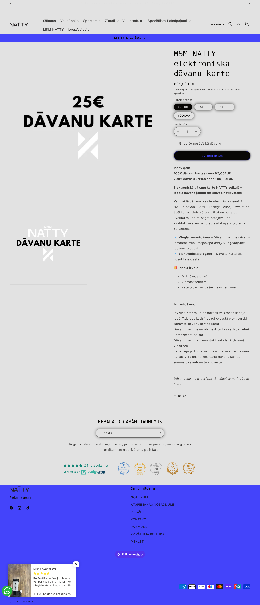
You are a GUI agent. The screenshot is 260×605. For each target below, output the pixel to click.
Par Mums (139, 527)
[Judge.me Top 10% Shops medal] (173, 468)
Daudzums (180, 123)
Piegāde (138, 512)
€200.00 (184, 115)
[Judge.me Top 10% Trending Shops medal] (189, 468)
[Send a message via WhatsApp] (7, 591)
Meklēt (137, 541)
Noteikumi (140, 497)
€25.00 (183, 107)
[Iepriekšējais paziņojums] (11, 3)
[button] (69, 20)
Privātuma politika (147, 534)
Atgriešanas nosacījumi (152, 504)
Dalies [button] (182, 395)
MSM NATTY (26, 601)
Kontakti (139, 519)
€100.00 (224, 107)
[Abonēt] (160, 433)
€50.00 (203, 107)
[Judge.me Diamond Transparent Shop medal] (124, 468)
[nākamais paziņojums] (249, 3)
